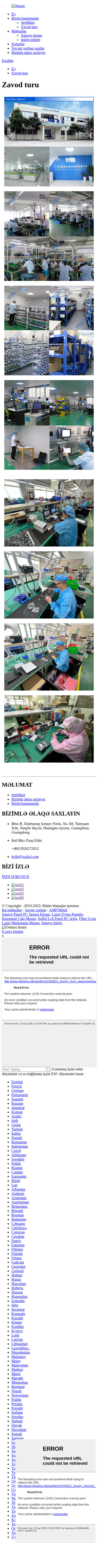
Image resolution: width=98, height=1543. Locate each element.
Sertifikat (27, 23)
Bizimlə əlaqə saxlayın (28, 53)
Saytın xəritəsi (35, 910)
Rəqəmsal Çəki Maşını (19, 919)
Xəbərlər (17, 44)
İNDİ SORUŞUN (15, 877)
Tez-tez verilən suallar (27, 48)
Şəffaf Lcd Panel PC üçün (57, 919)
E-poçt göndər (12, 931)
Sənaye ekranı (31, 35)
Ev (13, 14)
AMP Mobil (58, 910)
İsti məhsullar (12, 910)
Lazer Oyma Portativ (67, 914)
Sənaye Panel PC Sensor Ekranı (26, 914)
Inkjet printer (30, 40)
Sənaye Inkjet (51, 923)
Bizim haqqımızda (25, 18)
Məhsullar (18, 31)
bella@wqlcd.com (25, 857)
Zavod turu (29, 27)
